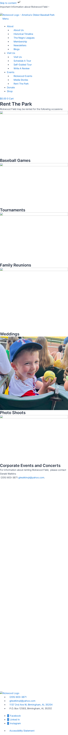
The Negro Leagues (24, 37)
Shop (10, 91)
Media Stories (21, 79)
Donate (11, 87)
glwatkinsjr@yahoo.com (31, 477)
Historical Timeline (23, 34)
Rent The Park (21, 83)
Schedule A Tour (22, 60)
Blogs (17, 49)
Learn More (56, 6)
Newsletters (20, 45)
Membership (20, 41)
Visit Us (11, 53)
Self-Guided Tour (23, 64)
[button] (34, 22)
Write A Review (22, 68)
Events (10, 72)
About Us (19, 30)
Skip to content (8, 3)
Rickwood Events (23, 76)
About (10, 26)
